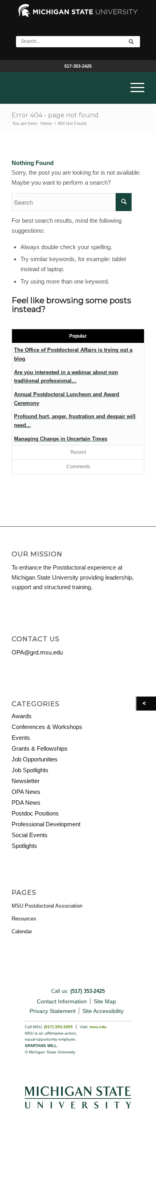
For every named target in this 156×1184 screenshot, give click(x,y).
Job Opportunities (35, 759)
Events (21, 737)
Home (46, 123)
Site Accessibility (103, 1011)
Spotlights (24, 845)
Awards (22, 716)
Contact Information (62, 1001)
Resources (24, 919)
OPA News (26, 791)
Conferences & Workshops (47, 726)
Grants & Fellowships (40, 748)
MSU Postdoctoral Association (47, 906)
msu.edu (98, 1027)
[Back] (146, 704)
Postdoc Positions (35, 813)
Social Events (30, 835)
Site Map (105, 1001)
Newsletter (26, 780)
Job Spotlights (30, 770)
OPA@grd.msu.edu (37, 652)
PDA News (26, 802)
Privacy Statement (53, 1011)
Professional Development (46, 824)
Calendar (22, 931)
